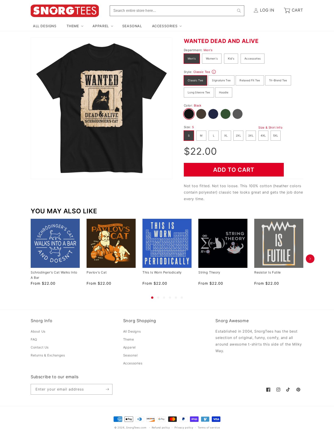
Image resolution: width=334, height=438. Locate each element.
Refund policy (161, 427)
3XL (251, 135)
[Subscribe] (107, 389)
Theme (128, 339)
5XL (275, 135)
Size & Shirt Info (270, 127)
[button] (74, 26)
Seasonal (130, 355)
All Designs (132, 331)
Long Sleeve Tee (199, 92)
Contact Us (40, 347)
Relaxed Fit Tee (249, 80)
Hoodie (224, 92)
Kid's (231, 58)
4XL (263, 135)
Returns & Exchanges (48, 355)
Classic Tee (195, 80)
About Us (38, 331)
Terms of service (209, 427)
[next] (310, 259)
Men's (192, 58)
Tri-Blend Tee (278, 80)
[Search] (239, 11)
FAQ (34, 339)
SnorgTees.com (136, 427)
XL (226, 135)
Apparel (129, 347)
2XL (238, 135)
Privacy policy (183, 427)
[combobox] (177, 11)
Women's (212, 58)
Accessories (252, 58)
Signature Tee (221, 80)
